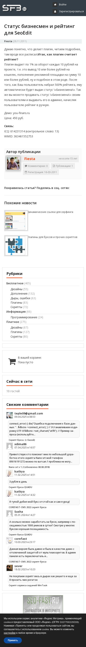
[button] (46, 21)
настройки (10, 633)
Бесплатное (14, 283)
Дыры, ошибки (20, 298)
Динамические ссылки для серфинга (50, 212)
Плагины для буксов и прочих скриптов (52, 237)
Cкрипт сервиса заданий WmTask (28, 585)
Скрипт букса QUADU (20, 487)
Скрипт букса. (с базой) (22, 439)
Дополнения (19, 293)
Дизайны (16, 289)
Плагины (16, 302)
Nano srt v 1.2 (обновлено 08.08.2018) (29, 466)
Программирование (24, 317)
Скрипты (16, 307)
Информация (16, 311)
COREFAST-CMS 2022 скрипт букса (27, 507)
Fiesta (8, 41)
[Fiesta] (13, 163)
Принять (13, 640)
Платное (12, 322)
